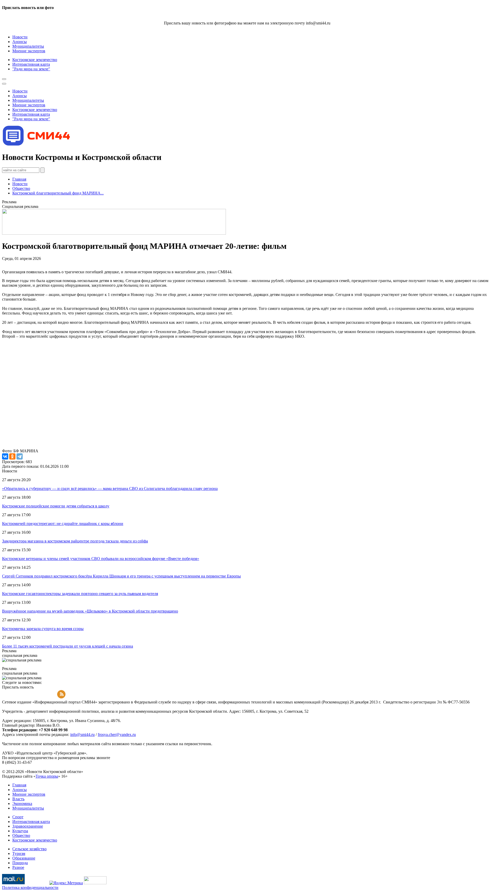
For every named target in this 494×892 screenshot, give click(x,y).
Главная (19, 179)
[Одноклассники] (12, 456)
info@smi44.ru (82, 734)
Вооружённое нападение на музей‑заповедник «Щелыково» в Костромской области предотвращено (90, 611)
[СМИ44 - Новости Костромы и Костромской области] (37, 144)
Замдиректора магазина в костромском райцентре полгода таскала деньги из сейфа (75, 541)
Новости (20, 184)
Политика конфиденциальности (30, 887)
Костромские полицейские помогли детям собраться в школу (55, 506)
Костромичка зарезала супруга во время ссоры (43, 628)
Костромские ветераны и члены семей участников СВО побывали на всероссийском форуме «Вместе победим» (100, 558)
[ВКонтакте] (5, 456)
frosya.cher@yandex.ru (117, 734)
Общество (21, 188)
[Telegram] (19, 456)
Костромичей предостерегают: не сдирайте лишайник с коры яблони (62, 523)
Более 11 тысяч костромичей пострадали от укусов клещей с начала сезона (67, 646)
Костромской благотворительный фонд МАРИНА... (58, 193)
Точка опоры (47, 776)
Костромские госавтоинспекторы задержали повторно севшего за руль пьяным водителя (80, 593)
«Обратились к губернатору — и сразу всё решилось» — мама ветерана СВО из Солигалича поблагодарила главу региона (110, 488)
